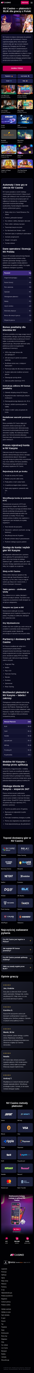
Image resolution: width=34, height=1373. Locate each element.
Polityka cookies (5, 1304)
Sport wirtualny (5, 1315)
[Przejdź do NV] (17, 23)
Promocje (4, 1272)
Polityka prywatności (7, 1295)
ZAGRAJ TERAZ (17, 68)
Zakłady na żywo (6, 1312)
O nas (3, 1290)
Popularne (9, 76)
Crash (9, 81)
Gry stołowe (4, 1345)
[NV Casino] (17, 1255)
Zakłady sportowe (6, 1309)
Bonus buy (4, 1336)
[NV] (6, 3)
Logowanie (4, 1269)
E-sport (3, 1318)
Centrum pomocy (6, 1302)
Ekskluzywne (5, 1333)
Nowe (2, 1330)
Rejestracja (25, 2)
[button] (17, 940)
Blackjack (4, 1351)
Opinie (3, 1278)
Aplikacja (3, 1275)
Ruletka (3, 1354)
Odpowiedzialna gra (6, 1293)
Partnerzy (4, 1287)
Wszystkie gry (5, 1360)
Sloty (25, 81)
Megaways (4, 1339)
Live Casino (25, 76)
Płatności (3, 1284)
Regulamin (4, 1299)
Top (2, 1324)
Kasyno (3, 1321)
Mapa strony (4, 1281)
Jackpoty (3, 1357)
